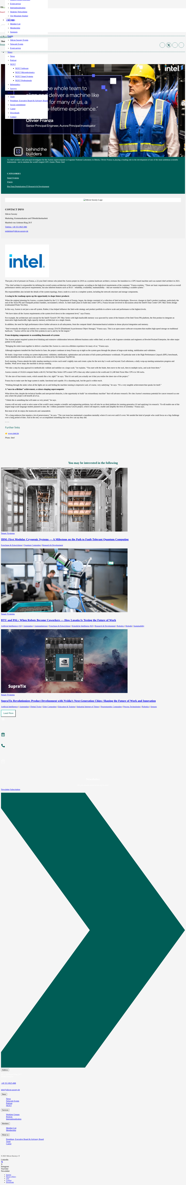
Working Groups (12, 1114)
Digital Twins (35, 707)
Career (8, 1144)
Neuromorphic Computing (111, 707)
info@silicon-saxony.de (10, 1090)
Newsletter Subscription (10, 789)
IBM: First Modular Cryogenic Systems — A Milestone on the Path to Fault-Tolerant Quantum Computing (65, 539)
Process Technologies (131, 707)
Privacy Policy (11, 1177)
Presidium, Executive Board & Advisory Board (25, 1139)
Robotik (129, 626)
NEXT (9, 1105)
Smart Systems (13, 178)
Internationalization (13, 1119)
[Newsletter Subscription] (93, 931)
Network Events (12, 1101)
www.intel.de (13, 433)
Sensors (154, 707)
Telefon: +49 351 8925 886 (16, 227)
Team (8, 1141)
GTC (7, 1178)
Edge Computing (49, 707)
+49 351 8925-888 (8, 1083)
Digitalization (20, 186)
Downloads (10, 1182)
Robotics (120, 626)
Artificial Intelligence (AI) (11, 626)
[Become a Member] (93, 719)
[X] (2, 1162)
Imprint (8, 1175)
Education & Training (66, 707)
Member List (11, 1128)
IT (27, 186)
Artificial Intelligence (9, 707)
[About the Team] (93, 746)
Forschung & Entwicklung (11, 545)
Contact (9, 1180)
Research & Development (38, 186)
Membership (11, 1130)
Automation (28, 626)
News (8, 1099)
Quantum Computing (32, 545)
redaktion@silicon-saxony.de (16, 231)
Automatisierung (41, 626)
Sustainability (138, 626)
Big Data (10, 186)
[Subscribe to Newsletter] (93, 761)
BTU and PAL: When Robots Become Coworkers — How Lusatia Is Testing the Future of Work (58, 620)
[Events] (93, 734)
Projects (9, 1117)
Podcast (9, 1103)
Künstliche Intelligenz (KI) (82, 626)
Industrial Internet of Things (88, 707)
